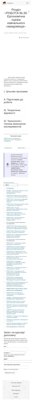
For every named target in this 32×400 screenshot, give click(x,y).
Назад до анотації (9, 182)
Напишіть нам (16, 386)
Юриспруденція (16, 390)
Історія (16, 397)
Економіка (16, 393)
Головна (6, 33)
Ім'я (5, 346)
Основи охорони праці (20, 33)
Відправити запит (10, 372)
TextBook (10, 3)
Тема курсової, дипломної (12, 364)
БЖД (11, 33)
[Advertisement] (16, 55)
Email (6, 359)
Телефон (7, 353)
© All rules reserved (16, 382)
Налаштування (25, 37)
